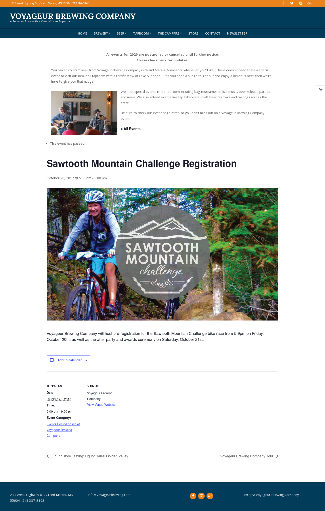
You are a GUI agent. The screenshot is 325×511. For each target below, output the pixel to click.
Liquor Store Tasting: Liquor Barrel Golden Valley (89, 456)
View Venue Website (101, 404)
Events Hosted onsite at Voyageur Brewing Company (63, 430)
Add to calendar (69, 360)
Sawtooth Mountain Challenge (180, 333)
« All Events (131, 128)
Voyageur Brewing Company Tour (247, 456)
